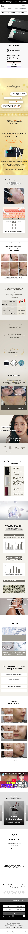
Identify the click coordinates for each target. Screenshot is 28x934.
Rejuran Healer (21, 12)
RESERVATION (14, 66)
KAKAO (14, 62)
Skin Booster (13, 12)
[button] (25, 813)
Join (26, 5)
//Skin (3, 12)
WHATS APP (14, 64)
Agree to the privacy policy (7, 916)
